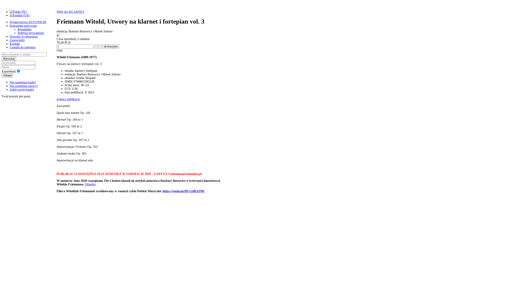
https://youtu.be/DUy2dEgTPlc (184, 191)
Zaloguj (7, 75)
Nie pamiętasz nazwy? (24, 86)
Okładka (90, 184)
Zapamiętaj (9, 71)
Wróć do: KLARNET (70, 11)
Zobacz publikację (69, 99)
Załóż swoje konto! (22, 89)
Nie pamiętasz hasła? (23, 82)
